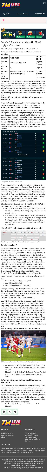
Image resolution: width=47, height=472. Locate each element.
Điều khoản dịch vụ (7, 433)
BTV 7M (7, 49)
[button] (14, 35)
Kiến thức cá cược (30, 433)
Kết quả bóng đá (30, 437)
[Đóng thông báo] (43, 20)
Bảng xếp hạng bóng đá (32, 439)
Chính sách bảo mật (7, 435)
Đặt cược (20, 37)
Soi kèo (35, 49)
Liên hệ (3, 437)
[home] (11, 5)
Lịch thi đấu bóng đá (31, 435)
